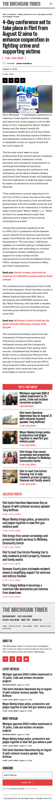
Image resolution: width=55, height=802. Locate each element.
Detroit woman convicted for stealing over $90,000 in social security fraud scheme (27, 276)
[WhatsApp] (22, 80)
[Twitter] (11, 80)
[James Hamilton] (5, 63)
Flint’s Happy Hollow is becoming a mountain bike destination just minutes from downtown (25, 588)
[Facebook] (5, 80)
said (42, 210)
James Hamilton (24, 63)
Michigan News (26, 406)
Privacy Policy (31, 788)
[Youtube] (26, 659)
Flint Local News (27, 426)
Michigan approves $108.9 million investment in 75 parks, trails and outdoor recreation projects (34, 397)
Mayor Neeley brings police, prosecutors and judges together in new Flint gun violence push (35, 437)
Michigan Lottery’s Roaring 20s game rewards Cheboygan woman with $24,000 (26, 324)
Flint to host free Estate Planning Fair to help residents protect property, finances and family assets (35, 475)
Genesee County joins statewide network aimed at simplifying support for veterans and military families (26, 572)
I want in (26, 783)
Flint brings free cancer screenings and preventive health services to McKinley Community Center (35, 456)
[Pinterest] (16, 80)
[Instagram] (12, 659)
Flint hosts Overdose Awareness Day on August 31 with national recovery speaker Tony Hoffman (36, 417)
